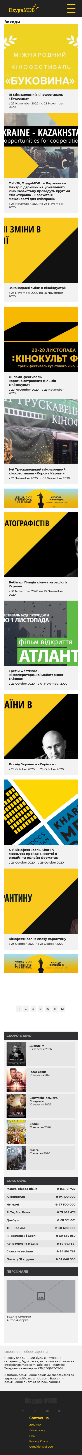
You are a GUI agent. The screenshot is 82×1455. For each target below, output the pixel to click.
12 (62, 1009)
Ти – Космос (16, 1228)
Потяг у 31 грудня (20, 1259)
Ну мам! (13, 1204)
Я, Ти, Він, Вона (18, 1212)
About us (35, 1425)
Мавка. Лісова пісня (22, 1189)
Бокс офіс (16, 1181)
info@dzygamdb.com (20, 1364)
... (26, 1009)
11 (55, 1009)
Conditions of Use (41, 1446)
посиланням (50, 1382)
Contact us (39, 1418)
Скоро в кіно (19, 1036)
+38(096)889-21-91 (50, 1368)
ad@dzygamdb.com (33, 1378)
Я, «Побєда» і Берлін (22, 1235)
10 (47, 1009)
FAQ (32, 1435)
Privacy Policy (38, 1441)
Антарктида (16, 1196)
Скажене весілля (20, 1251)
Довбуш (13, 1220)
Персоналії (17, 1271)
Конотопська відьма (22, 1243)
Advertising (37, 1430)
